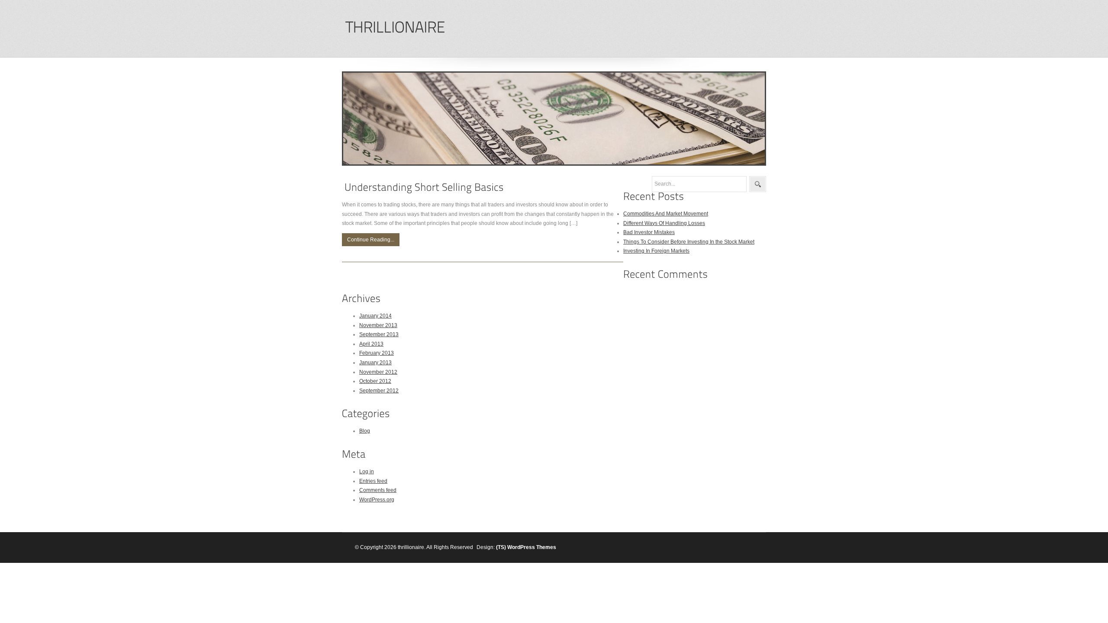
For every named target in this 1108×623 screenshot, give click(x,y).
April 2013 (371, 344)
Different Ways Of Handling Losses (664, 223)
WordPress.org (376, 500)
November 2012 (378, 372)
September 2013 (379, 334)
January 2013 (375, 363)
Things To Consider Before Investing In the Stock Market (688, 242)
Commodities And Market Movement (665, 214)
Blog (364, 431)
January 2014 (375, 316)
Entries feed (373, 481)
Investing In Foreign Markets (656, 251)
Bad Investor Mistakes (649, 232)
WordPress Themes (531, 547)
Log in (366, 472)
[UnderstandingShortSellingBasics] (424, 187)
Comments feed (377, 490)
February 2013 (376, 353)
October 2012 (375, 381)
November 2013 (378, 325)
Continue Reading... (370, 240)
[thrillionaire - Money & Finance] (395, 27)
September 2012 (379, 391)
